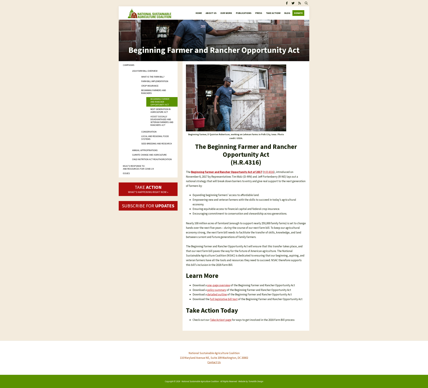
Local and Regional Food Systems (155, 138)
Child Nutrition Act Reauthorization (152, 159)
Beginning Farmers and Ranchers (153, 92)
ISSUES (126, 173)
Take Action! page (220, 320)
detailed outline (217, 294)
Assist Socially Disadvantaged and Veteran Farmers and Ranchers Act (161, 120)
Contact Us (214, 362)
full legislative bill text (224, 299)
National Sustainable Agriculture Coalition (200, 381)
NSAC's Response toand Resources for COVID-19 (138, 167)
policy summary (216, 290)
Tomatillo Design (255, 381)
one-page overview (218, 285)
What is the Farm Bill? (153, 76)
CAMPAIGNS (128, 65)
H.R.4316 (269, 172)
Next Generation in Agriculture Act (160, 110)
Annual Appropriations (145, 150)
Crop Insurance (149, 85)
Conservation (148, 131)
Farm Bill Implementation (154, 81)
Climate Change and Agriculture (149, 154)
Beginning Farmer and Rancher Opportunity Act (159, 101)
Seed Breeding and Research (156, 143)
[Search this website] (306, 3)
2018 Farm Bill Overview (144, 70)
